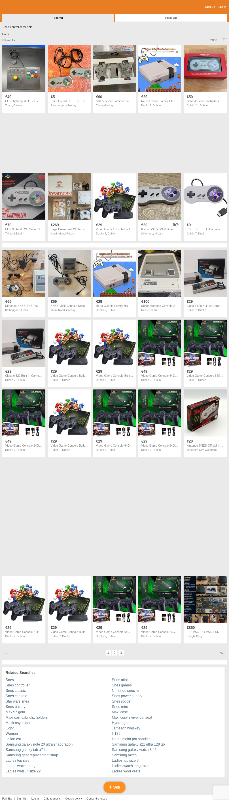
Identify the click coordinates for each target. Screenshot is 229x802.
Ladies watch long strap (130, 766)
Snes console (16, 696)
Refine (213, 40)
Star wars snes (17, 701)
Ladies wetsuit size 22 (23, 771)
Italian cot (13, 739)
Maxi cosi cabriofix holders (27, 717)
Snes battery (15, 707)
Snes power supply (127, 696)
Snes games (122, 685)
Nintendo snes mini (127, 690)
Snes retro (120, 707)
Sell (116, 787)
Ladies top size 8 (125, 760)
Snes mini (120, 680)
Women (12, 733)
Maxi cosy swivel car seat (132, 717)
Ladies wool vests (126, 771)
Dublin (157, 105)
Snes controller (18, 685)
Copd (10, 728)
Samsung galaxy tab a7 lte (27, 750)
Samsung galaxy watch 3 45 (134, 750)
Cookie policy (73, 798)
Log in (35, 798)
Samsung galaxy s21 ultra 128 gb (138, 744)
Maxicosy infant (18, 723)
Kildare (69, 233)
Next (223, 653)
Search (58, 17)
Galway (18, 105)
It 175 (116, 733)
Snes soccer (121, 701)
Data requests (52, 798)
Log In (222, 7)
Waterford (211, 450)
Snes (10, 680)
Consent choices (97, 798)
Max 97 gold (15, 712)
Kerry (199, 636)
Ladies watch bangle (22, 766)
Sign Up (210, 7)
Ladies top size (18, 760)
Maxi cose (120, 712)
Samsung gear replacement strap (32, 755)
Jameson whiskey (126, 728)
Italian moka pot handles (131, 739)
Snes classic (16, 690)
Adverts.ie (19, 7)
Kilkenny (71, 105)
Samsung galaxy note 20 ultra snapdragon (39, 744)
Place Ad (171, 17)
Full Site (7, 798)
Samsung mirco (124, 755)
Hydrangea (120, 723)
